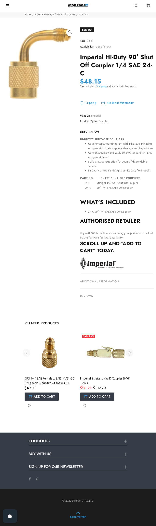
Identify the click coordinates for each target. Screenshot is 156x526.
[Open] (10, 516)
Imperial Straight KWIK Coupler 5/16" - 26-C (105, 381)
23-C (88, 183)
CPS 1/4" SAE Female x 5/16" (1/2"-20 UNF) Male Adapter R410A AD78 (49, 381)
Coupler (103, 121)
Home (28, 15)
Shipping (101, 86)
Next (129, 353)
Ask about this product (120, 103)
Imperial (96, 116)
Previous (26, 353)
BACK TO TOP (78, 517)
